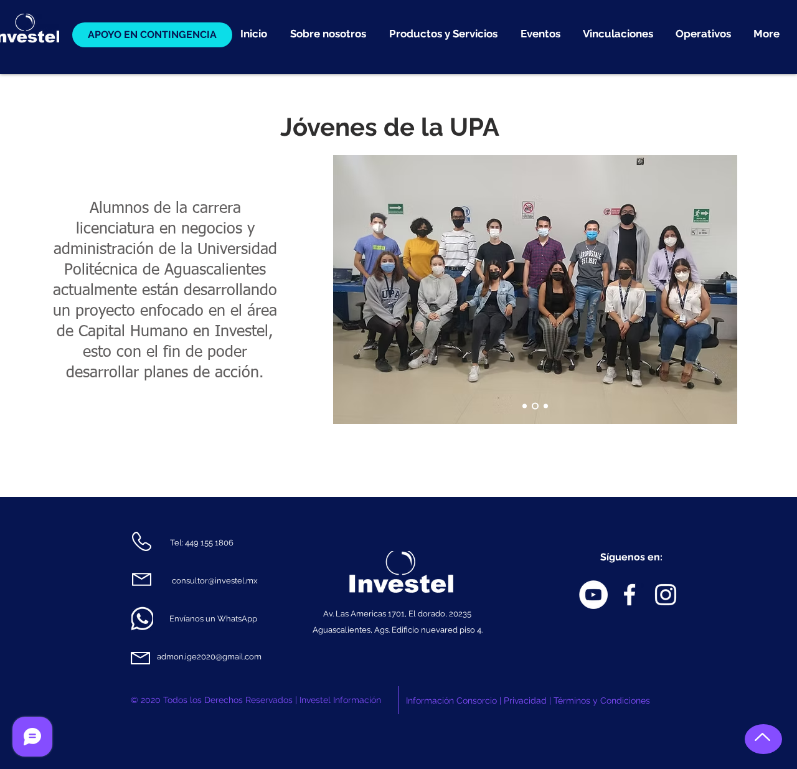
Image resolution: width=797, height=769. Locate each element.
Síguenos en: (631, 557)
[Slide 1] (524, 406)
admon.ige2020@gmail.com (209, 656)
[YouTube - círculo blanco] (593, 594)
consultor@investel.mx (215, 580)
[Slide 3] (546, 406)
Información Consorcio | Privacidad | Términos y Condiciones (528, 700)
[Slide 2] (535, 406)
